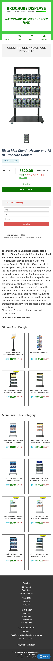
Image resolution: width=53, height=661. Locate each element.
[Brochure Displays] (26, 10)
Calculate (26, 224)
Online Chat (26, 631)
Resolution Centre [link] (26, 593)
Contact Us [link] (26, 605)
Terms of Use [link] (26, 614)
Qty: (3, 171)
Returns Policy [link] (27, 620)
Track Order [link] (26, 590)
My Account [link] (26, 587)
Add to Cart (27, 189)
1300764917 (29, 639)
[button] (26, 184)
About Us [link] (26, 602)
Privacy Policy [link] (26, 617)
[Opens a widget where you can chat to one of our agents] (44, 657)
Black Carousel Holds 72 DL (40, 352)
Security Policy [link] (26, 623)
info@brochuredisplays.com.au (30, 635)
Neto (34, 657)
